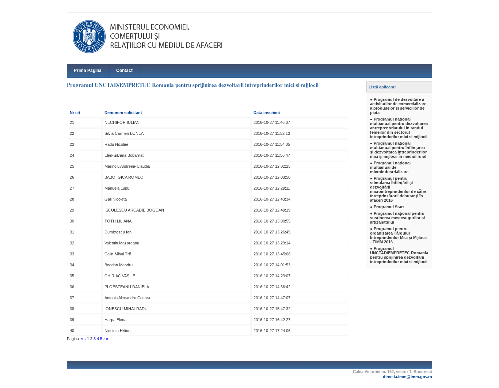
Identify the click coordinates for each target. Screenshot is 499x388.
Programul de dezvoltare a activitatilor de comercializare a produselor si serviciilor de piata (398, 106)
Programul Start (389, 207)
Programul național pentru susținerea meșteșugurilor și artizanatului (397, 217)
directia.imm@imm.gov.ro (407, 376)
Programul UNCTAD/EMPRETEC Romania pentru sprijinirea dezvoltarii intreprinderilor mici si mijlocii (399, 255)
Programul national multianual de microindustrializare (390, 167)
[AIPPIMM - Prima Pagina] (154, 36)
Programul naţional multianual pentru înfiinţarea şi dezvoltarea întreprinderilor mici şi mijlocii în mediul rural (398, 150)
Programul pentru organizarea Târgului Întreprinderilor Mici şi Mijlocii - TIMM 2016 (398, 235)
